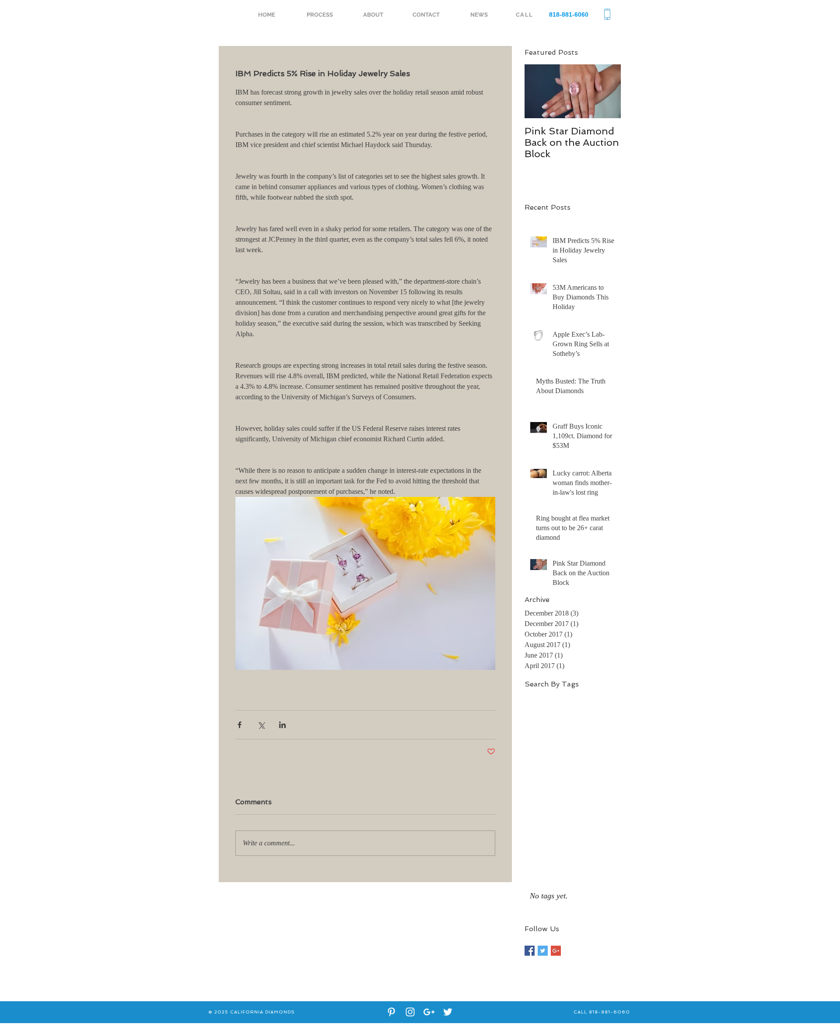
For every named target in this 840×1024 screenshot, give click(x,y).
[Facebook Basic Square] (530, 951)
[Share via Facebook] (239, 725)
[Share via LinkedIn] (282, 725)
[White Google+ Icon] (429, 1012)
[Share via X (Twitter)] (261, 725)
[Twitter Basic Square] (543, 951)
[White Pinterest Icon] (391, 1012)
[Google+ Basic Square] (556, 951)
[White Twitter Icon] (448, 1012)
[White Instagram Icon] (410, 1012)
